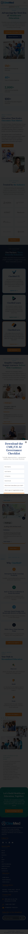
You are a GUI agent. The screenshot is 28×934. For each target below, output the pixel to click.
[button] (25, 442)
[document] (14, 467)
